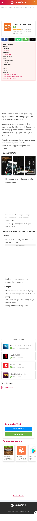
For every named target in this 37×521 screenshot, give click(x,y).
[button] (2, 2)
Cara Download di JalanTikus (11, 74)
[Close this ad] (35, 512)
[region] (18, 517)
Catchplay (6, 50)
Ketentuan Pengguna (9, 78)
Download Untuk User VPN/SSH (12, 76)
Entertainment (7, 54)
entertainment (7, 387)
